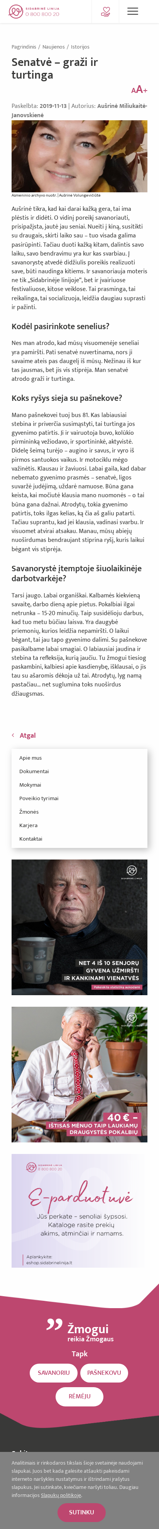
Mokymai (30, 785)
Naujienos (54, 46)
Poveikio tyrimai (39, 798)
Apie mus (30, 758)
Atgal (28, 736)
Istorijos (80, 46)
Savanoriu (54, 1373)
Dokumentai (34, 771)
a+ (139, 89)
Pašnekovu (104, 1373)
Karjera (28, 825)
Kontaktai (30, 839)
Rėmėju (80, 1396)
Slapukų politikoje (61, 1495)
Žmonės (29, 812)
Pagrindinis (24, 46)
